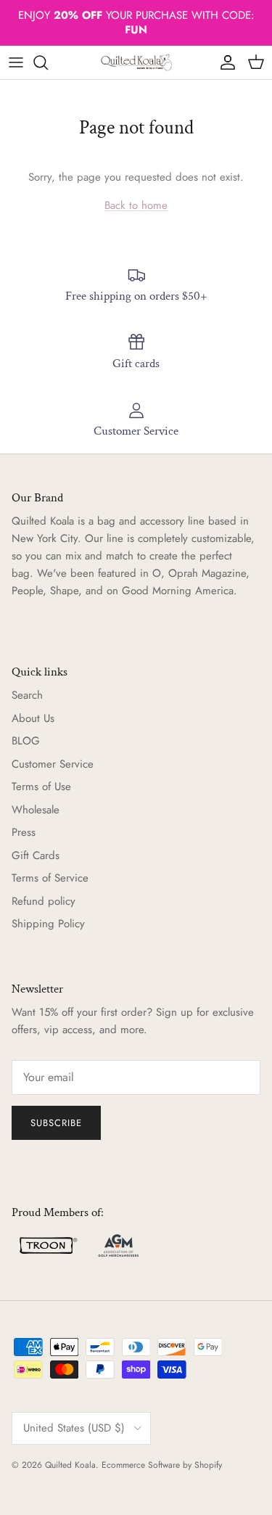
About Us (33, 718)
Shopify (208, 1464)
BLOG (26, 741)
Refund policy (43, 901)
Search (27, 695)
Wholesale (35, 810)
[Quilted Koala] (136, 62)
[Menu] (16, 62)
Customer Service (53, 764)
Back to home (136, 205)
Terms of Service (50, 878)
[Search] (48, 62)
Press (24, 832)
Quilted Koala (70, 1464)
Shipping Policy (48, 924)
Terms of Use (41, 787)
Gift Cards (35, 855)
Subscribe (56, 1123)
